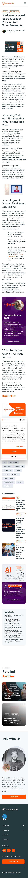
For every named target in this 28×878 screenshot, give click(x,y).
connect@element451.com (11, 872)
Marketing (15, 474)
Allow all (14, 451)
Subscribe (12, 861)
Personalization (8, 482)
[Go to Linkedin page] (4, 850)
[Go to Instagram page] (13, 850)
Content (18, 470)
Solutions (6, 826)
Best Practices (19, 466)
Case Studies (8, 470)
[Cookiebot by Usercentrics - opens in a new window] (19, 420)
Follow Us (5, 846)
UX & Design (7, 486)
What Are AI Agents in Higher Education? (14, 615)
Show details (19, 446)
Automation (7, 466)
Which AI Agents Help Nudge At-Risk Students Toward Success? (14, 641)
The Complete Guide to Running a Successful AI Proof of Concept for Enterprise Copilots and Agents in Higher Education (13, 622)
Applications (13, 462)
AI (4, 462)
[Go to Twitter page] (9, 850)
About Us (6, 835)
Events (6, 474)
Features (6, 830)
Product (20, 482)
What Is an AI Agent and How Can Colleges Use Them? (14, 636)
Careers (5, 839)
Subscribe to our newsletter (11, 856)
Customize (13, 456)
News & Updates (8, 478)
